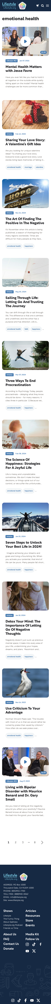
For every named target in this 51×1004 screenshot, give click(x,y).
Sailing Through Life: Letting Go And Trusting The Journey (24, 302)
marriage (28, 167)
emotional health (14, 167)
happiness (29, 246)
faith (26, 329)
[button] (42, 5)
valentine (39, 167)
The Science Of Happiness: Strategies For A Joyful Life (23, 464)
